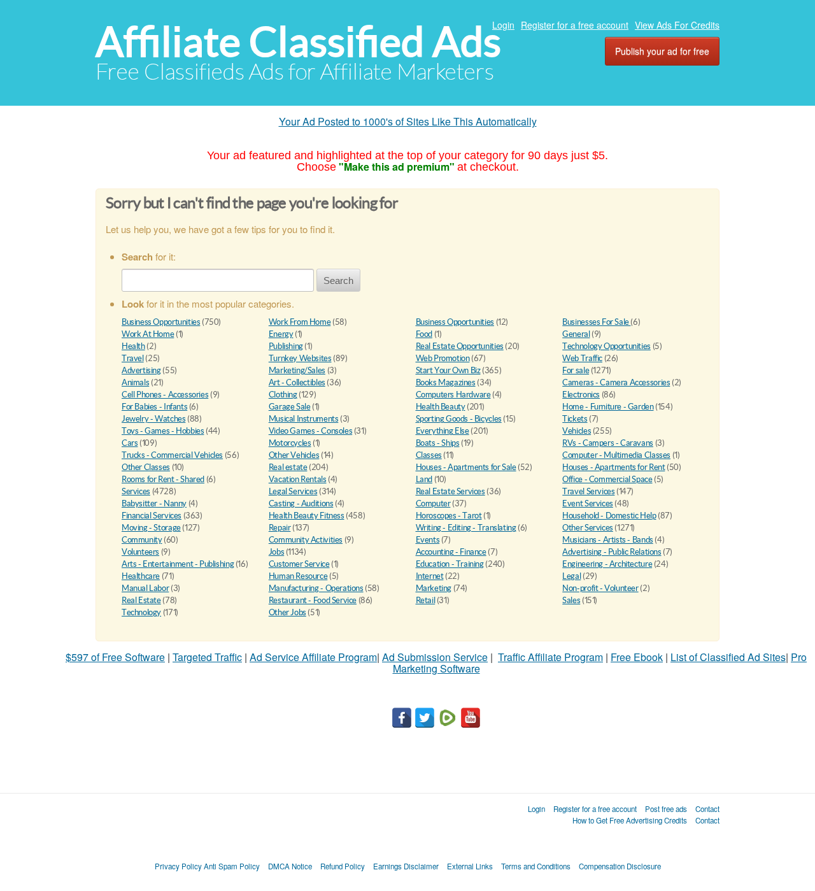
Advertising (141, 370)
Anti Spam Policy (232, 866)
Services (136, 491)
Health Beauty (440, 406)
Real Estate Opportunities (460, 346)
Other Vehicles (294, 455)
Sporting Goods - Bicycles (459, 419)
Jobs (276, 552)
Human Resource (298, 576)
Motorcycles (290, 443)
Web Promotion (443, 358)
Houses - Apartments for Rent (613, 467)
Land (424, 479)
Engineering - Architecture (607, 564)
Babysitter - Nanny (154, 503)
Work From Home (300, 322)
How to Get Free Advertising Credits (629, 820)
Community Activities (306, 540)
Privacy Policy (178, 866)
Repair (280, 527)
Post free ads (666, 809)
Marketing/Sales (297, 370)
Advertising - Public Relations (611, 552)
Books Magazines (446, 382)
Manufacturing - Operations (316, 588)
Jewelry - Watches (153, 419)
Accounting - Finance (451, 552)
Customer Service (299, 564)
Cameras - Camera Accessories (616, 382)
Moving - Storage (151, 527)
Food (424, 334)
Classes (429, 455)
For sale (575, 370)
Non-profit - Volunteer (600, 588)
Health (133, 346)
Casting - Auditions (301, 503)
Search (338, 280)
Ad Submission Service (435, 657)
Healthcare (141, 576)
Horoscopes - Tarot (449, 515)
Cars (130, 443)
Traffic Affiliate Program (550, 657)
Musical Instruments (304, 419)
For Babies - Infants (154, 406)
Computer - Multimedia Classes (616, 455)
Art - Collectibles (297, 382)
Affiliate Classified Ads (298, 41)
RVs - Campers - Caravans (607, 443)
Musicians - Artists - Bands (607, 540)
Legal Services (293, 491)
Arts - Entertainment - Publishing (178, 564)
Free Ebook (637, 657)
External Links (470, 866)
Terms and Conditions (535, 866)
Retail (426, 600)
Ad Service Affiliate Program (313, 657)
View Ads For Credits (677, 24)
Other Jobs (287, 612)
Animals (135, 382)
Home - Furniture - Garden (607, 406)
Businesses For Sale (596, 322)
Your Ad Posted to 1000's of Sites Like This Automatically (408, 121)
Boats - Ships (438, 443)
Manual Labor (145, 588)
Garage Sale (290, 406)
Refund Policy (342, 866)
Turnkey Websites (300, 358)
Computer (433, 503)
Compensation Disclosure (620, 866)
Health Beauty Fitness (306, 515)
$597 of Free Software (115, 657)
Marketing (434, 588)
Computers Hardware (453, 394)
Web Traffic (582, 358)
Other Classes (146, 467)
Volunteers (140, 552)
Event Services (587, 503)
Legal (571, 576)
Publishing (286, 346)
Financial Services (151, 515)
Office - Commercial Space (607, 479)
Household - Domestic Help (609, 515)
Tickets (574, 419)
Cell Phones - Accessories (165, 394)
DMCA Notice (290, 866)
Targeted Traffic (207, 657)
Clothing (283, 394)
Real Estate (141, 600)
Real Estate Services (450, 491)
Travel (133, 358)
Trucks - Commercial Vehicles (172, 455)
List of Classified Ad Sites (728, 657)
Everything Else (442, 431)
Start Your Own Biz (448, 370)
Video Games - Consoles (310, 431)
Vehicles (576, 431)
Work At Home (148, 334)
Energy (281, 334)
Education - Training (450, 564)
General (576, 334)
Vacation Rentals (298, 479)
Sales (571, 600)
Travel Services (588, 491)
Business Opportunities (161, 322)
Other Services (587, 527)
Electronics (581, 394)
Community (142, 540)
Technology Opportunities (606, 346)
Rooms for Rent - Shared (163, 479)
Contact (707, 809)
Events (428, 540)
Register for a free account (574, 24)
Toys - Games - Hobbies (163, 431)
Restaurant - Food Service (313, 600)
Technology (141, 612)
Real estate (288, 467)
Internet (430, 576)
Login (503, 24)
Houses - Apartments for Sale (466, 467)
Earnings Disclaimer (406, 866)
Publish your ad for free (662, 51)
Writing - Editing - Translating (466, 527)
